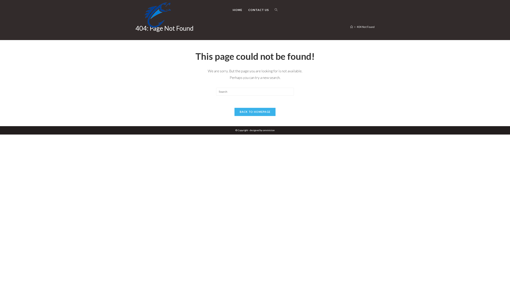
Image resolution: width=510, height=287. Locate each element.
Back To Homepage (255, 111)
